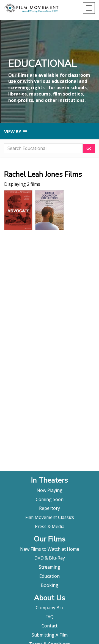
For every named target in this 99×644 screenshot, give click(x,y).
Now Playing (49, 490)
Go (89, 148)
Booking (49, 585)
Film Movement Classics (49, 517)
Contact (49, 626)
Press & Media (49, 526)
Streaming (49, 567)
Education (49, 576)
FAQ (49, 617)
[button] (49, 132)
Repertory (49, 508)
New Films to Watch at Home (49, 549)
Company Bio (49, 608)
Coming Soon (50, 499)
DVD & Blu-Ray (49, 558)
